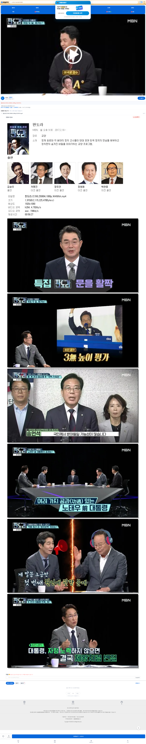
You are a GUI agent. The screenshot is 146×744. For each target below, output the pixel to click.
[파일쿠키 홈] (5, 2)
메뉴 (144, 3)
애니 (13, 11)
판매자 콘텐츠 (10, 683)
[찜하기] (3, 736)
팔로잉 (37, 7)
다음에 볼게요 (61, 13)
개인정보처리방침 (71, 716)
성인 (132, 11)
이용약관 (64, 716)
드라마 (108, 7)
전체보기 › (138, 683)
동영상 (132, 7)
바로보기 (78, 736)
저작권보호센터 (68, 718)
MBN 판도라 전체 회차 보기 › (8, 106)
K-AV (108, 11)
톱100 (13, 7)
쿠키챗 (37, 11)
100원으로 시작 (77, 13)
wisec (6, 97)
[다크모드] (141, 2)
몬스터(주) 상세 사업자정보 (73, 708)
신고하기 (137, 117)
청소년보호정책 (80, 716)
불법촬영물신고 (77, 718)
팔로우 (22, 683)
